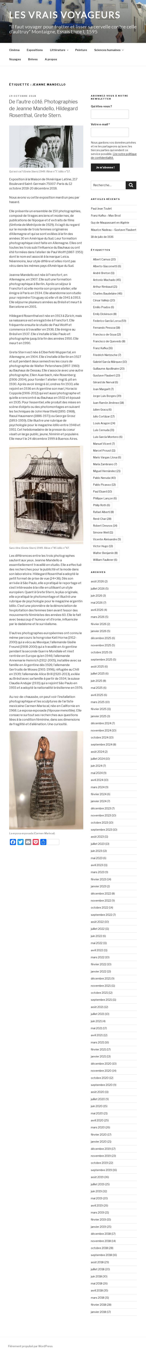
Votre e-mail (100, 124)
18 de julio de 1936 (102, 236)
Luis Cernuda (103, 430)
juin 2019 (96, 1191)
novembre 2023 (101, 815)
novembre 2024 (101, 730)
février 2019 (98, 1219)
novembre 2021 (101, 985)
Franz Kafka (103, 348)
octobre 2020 (100, 1077)
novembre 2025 (101, 645)
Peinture (81, 50)
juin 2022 (96, 936)
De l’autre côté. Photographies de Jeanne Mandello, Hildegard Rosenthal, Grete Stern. (43, 108)
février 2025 (98, 709)
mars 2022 (97, 957)
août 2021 (97, 1007)
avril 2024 (97, 780)
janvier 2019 (98, 1226)
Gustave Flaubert (106, 375)
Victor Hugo (103, 546)
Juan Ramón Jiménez (108, 402)
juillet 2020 (98, 1099)
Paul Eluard (102, 491)
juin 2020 (96, 1106)
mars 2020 (98, 1127)
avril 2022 (97, 950)
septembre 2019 (101, 1170)
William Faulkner (105, 559)
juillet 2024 (98, 758)
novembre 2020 (101, 1070)
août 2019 (97, 1177)
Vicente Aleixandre (107, 539)
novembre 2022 (101, 900)
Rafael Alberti (103, 512)
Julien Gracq (102, 409)
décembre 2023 (101, 808)
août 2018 (97, 1262)
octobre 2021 (99, 992)
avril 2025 (97, 695)
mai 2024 (97, 773)
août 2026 (97, 581)
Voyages (15, 59)
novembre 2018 (101, 1241)
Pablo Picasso (104, 484)
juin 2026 (96, 595)
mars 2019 (97, 1212)
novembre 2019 (101, 1155)
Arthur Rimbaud (105, 286)
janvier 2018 (98, 1311)
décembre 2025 (101, 638)
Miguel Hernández (107, 471)
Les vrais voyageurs (65, 14)
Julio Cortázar (104, 416)
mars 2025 (98, 702)
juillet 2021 (97, 1014)
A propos (51, 59)
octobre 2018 (99, 1248)
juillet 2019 (97, 1184)
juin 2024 (96, 765)
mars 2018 (97, 1297)
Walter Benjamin (105, 553)
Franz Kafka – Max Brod (106, 215)
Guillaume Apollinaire (109, 368)
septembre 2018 (101, 1255)
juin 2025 (96, 680)
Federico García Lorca (109, 320)
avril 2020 (97, 1120)
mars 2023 (97, 872)
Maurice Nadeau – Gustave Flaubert (113, 229)
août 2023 (97, 836)
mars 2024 (98, 787)
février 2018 (98, 1304)
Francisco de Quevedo (109, 341)
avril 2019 (97, 1205)
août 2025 (97, 666)
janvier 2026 (98, 631)
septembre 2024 (101, 744)
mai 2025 (97, 687)
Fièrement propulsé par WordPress (30, 1346)
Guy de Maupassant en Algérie (110, 222)
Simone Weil (103, 532)
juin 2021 (96, 1021)
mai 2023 (96, 858)
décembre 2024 (101, 723)
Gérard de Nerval (105, 382)
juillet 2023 (98, 843)
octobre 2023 (99, 822)
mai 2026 (97, 602)
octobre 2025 (99, 652)
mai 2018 (96, 1283)
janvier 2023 (98, 886)
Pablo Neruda (104, 477)
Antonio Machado (107, 279)
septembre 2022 (101, 914)
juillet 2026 (98, 588)
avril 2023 (97, 865)
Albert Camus (104, 259)
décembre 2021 (101, 978)
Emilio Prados (103, 307)
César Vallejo (104, 300)
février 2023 (98, 879)
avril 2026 (97, 609)
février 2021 (98, 1049)
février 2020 (99, 1134)
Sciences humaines (107, 50)
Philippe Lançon (105, 498)
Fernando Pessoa (106, 327)
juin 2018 (96, 1276)
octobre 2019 (99, 1162)
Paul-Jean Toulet (101, 208)
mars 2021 (97, 1042)
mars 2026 (98, 616)
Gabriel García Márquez (110, 361)
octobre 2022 (99, 907)
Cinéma (14, 50)
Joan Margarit (103, 389)
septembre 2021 (101, 999)
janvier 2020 (99, 1141)
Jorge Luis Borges (107, 395)
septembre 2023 (101, 829)
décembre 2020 (101, 1063)
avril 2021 (97, 1035)
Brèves (33, 59)
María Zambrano (105, 464)
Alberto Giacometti (107, 266)
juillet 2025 (98, 673)
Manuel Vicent (104, 443)
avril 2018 (97, 1290)
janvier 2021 (98, 1056)
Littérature (57, 50)
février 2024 (98, 794)
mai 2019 (96, 1198)
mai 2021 (96, 1028)
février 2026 (98, 624)
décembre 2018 (101, 1233)
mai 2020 (97, 1113)
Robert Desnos (105, 525)
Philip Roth (101, 505)
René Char (102, 518)
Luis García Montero (107, 436)
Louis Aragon (104, 423)
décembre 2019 (101, 1148)
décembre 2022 (101, 893)
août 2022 (97, 921)
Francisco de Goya (107, 334)
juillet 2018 (97, 1269)
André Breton (103, 273)
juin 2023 (96, 850)
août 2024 (97, 751)
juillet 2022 (98, 928)
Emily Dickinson (105, 314)
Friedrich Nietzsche (107, 355)
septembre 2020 (102, 1084)
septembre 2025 (101, 659)
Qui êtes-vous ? (101, 106)
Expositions (35, 50)
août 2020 (97, 1091)
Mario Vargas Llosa (107, 457)
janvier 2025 (98, 716)
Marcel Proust (104, 450)
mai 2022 (96, 943)
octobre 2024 (99, 737)
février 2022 (98, 964)
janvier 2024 (98, 801)
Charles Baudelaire (107, 293)
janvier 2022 (98, 971)
